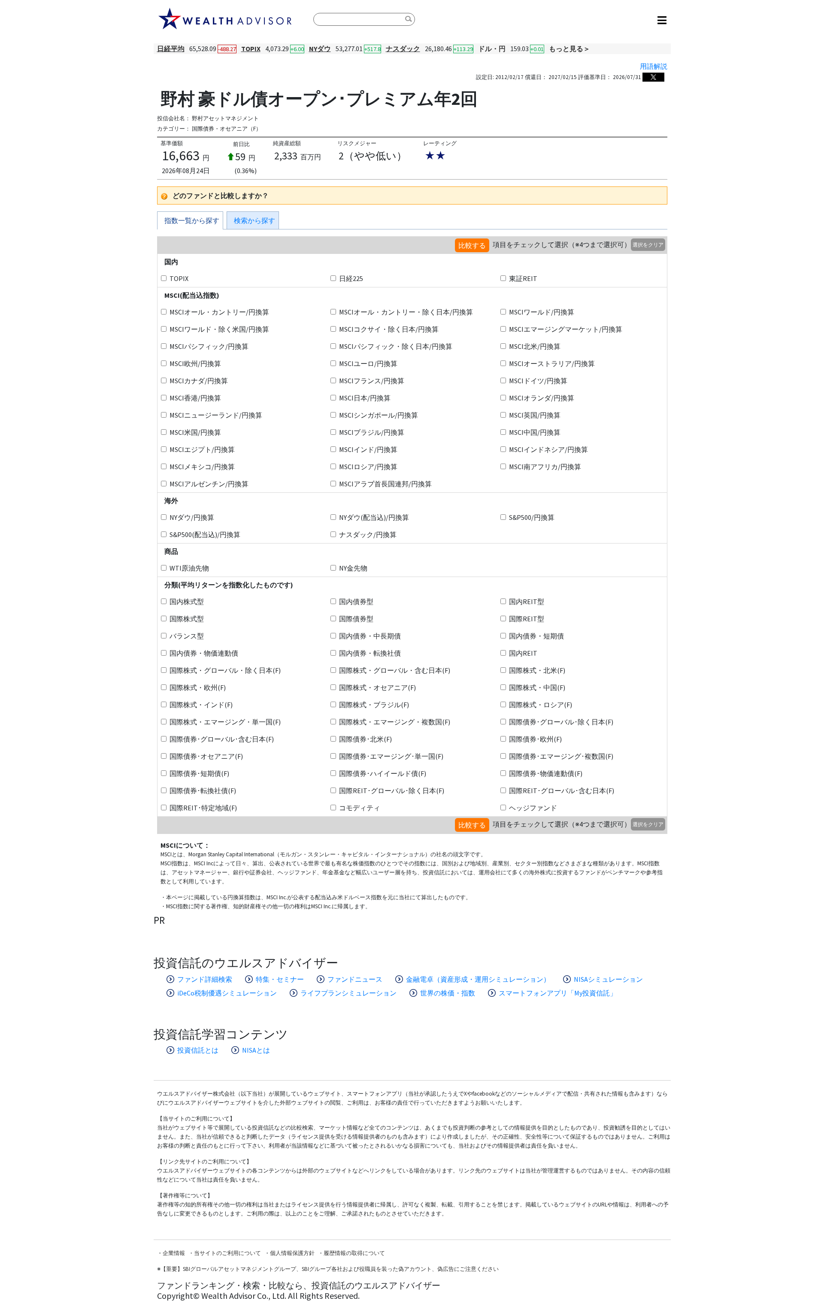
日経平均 (171, 48)
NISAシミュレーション (608, 979)
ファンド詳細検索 (204, 979)
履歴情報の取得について (354, 1253)
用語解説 (653, 66)
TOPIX (251, 48)
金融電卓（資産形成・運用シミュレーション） (478, 979)
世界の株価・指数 (447, 993)
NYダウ (320, 48)
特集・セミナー (280, 979)
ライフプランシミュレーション (348, 993)
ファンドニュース (354, 979)
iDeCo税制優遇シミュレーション (227, 993)
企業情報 (174, 1253)
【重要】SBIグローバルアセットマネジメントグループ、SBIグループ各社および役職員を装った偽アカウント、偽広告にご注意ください (330, 1269)
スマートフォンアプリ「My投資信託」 (558, 993)
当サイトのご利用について (227, 1253)
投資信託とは (197, 1050)
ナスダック (403, 48)
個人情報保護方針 (292, 1253)
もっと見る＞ (569, 48)
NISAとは (256, 1050)
